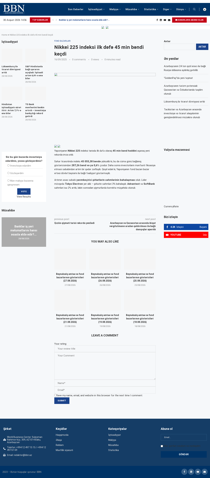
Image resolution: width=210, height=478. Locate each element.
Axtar (167, 41)
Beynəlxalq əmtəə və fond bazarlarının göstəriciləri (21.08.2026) (70, 318)
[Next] (56, 20)
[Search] (194, 9)
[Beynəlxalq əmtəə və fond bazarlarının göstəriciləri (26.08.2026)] (105, 259)
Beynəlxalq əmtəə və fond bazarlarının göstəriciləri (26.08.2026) (105, 277)
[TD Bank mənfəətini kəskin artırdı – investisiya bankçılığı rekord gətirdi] (35, 93)
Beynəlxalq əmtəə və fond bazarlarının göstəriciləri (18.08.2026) (140, 318)
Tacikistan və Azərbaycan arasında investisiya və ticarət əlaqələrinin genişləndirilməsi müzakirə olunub (182, 113)
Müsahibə (131, 9)
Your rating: (60, 343)
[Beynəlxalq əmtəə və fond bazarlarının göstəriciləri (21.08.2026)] (70, 300)
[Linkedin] (161, 20)
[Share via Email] (128, 210)
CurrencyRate (171, 206)
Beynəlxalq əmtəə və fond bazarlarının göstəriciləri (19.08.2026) (105, 318)
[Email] (169, 20)
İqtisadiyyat (95, 9)
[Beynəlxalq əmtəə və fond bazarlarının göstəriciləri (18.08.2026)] (140, 300)
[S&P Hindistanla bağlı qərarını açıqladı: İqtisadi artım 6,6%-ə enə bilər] (35, 55)
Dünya (180, 9)
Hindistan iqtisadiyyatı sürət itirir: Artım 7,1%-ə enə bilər (11, 109)
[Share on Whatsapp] (113, 210)
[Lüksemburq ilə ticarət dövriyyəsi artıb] (12, 55)
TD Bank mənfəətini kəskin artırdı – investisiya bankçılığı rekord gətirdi (35, 110)
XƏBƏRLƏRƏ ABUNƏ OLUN (190, 20)
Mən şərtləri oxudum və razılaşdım (182, 445)
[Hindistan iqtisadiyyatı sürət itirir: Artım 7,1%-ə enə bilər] (12, 93)
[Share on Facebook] (83, 210)
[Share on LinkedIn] (98, 210)
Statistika (150, 9)
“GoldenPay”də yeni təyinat (178, 78)
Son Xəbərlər (75, 9)
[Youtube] (165, 20)
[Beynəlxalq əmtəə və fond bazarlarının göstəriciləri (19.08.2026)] (105, 300)
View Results (24, 196)
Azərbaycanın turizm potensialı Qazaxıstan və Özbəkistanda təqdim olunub (183, 89)
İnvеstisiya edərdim (20, 165)
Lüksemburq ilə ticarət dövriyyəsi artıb (184, 101)
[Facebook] (157, 20)
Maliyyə (113, 9)
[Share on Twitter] (91, 210)
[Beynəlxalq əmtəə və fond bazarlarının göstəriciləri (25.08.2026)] (140, 259)
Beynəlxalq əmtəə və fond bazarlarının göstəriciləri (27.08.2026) (70, 277)
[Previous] (53, 20)
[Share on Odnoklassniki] (105, 210)
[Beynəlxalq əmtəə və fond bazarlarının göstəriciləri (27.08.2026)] (70, 259)
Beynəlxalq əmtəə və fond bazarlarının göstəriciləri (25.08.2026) (140, 277)
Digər (166, 9)
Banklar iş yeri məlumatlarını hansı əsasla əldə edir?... (84, 20)
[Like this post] (76, 210)
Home (4, 35)
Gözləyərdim (17, 173)
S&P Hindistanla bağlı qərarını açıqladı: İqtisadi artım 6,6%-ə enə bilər (34, 72)
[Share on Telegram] (120, 210)
